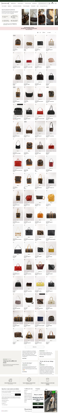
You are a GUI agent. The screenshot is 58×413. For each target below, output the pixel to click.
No (38, 407)
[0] (51, 3)
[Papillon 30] (51, 334)
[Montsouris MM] (29, 162)
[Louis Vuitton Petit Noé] (51, 162)
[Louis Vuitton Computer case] (51, 179)
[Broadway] (18, 334)
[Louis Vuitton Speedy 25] (51, 41)
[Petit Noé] (18, 76)
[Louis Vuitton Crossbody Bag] (51, 93)
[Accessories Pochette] (29, 128)
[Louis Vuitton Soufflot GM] (51, 110)
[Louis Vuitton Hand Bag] (40, 283)
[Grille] (38, 33)
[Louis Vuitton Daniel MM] (40, 248)
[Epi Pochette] (18, 248)
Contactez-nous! (14, 23)
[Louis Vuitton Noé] (18, 41)
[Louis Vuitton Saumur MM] (29, 214)
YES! (38, 404)
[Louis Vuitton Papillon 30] (29, 248)
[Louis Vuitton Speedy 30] (40, 128)
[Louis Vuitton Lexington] (51, 248)
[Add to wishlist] (24, 35)
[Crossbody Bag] (51, 59)
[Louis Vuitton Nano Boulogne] (18, 145)
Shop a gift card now (29, 29)
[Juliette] (29, 41)
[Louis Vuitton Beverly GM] (29, 334)
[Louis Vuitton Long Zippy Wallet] (29, 59)
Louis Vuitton (26, 83)
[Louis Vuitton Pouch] (40, 41)
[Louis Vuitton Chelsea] (40, 145)
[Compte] (53, 3)
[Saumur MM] (29, 300)
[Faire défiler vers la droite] (56, 17)
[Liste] (40, 33)
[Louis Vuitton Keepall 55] (51, 214)
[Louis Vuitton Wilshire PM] (18, 265)
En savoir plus (12, 13)
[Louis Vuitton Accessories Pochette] (40, 110)
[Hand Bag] (51, 76)
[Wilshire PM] (51, 145)
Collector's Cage (30, 411)
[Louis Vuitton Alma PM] (40, 76)
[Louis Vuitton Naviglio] (29, 76)
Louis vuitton (15, 83)
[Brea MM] (18, 283)
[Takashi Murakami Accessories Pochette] (18, 231)
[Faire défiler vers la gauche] (23, 17)
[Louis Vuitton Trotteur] (40, 196)
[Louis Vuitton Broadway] (40, 231)
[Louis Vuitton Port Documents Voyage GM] (18, 162)
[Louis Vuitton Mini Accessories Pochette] (40, 93)
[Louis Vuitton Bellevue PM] (40, 265)
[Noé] (40, 162)
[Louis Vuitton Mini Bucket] (40, 59)
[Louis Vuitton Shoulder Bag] (18, 59)
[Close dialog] (56, 392)
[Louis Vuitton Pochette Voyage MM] (51, 231)
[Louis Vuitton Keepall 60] (18, 317)
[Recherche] (49, 3)
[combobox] (44, 3)
